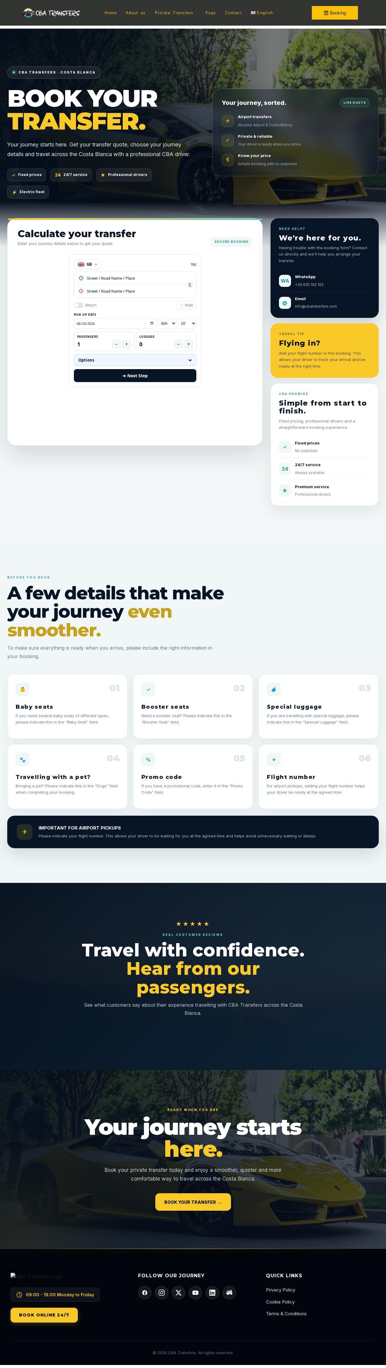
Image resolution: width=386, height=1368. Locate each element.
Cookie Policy (280, 1302)
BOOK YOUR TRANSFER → (193, 1202)
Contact (233, 13)
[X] (178, 1292)
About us (136, 13)
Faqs (211, 13)
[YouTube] (195, 1292)
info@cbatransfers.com (316, 306)
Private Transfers (174, 13)
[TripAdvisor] (229, 1292)
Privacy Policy (280, 1290)
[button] (175, 12)
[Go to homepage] (65, 1280)
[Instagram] (161, 1292)
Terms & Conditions (286, 1313)
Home (111, 13)
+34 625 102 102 (309, 284)
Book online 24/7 (44, 1315)
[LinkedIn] (212, 1292)
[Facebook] (144, 1292)
